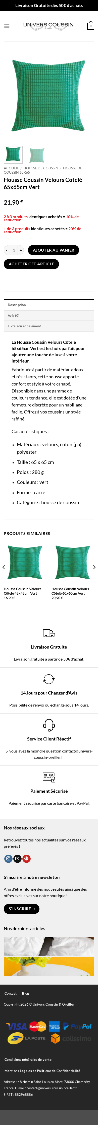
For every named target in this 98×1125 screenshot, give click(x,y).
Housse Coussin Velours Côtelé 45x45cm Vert (22, 591)
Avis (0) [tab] (13, 316)
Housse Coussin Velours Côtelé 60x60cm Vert (70, 591)
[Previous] (11, 96)
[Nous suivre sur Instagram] (8, 859)
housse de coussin (60, 502)
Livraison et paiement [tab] (24, 326)
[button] (7, 26)
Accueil (11, 168)
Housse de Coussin (40, 168)
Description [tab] (17, 305)
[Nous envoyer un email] (17, 859)
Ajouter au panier (53, 250)
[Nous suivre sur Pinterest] (26, 859)
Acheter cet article (31, 264)
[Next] (86, 96)
